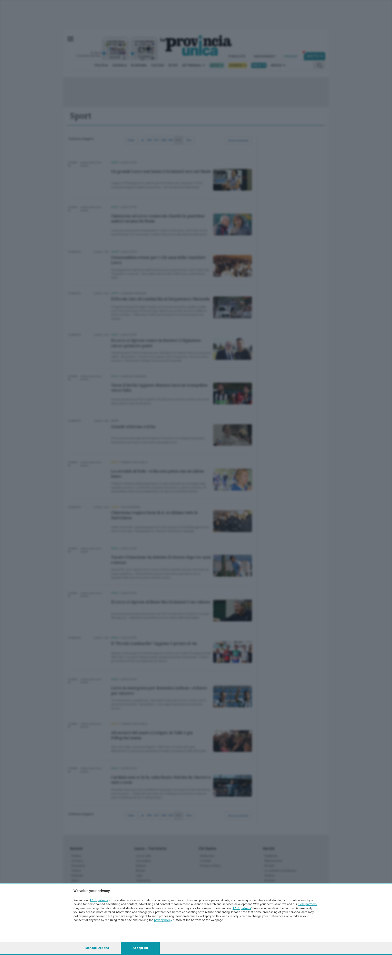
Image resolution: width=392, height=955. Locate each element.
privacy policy (163, 920)
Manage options (97, 948)
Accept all (140, 948)
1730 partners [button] (99, 900)
